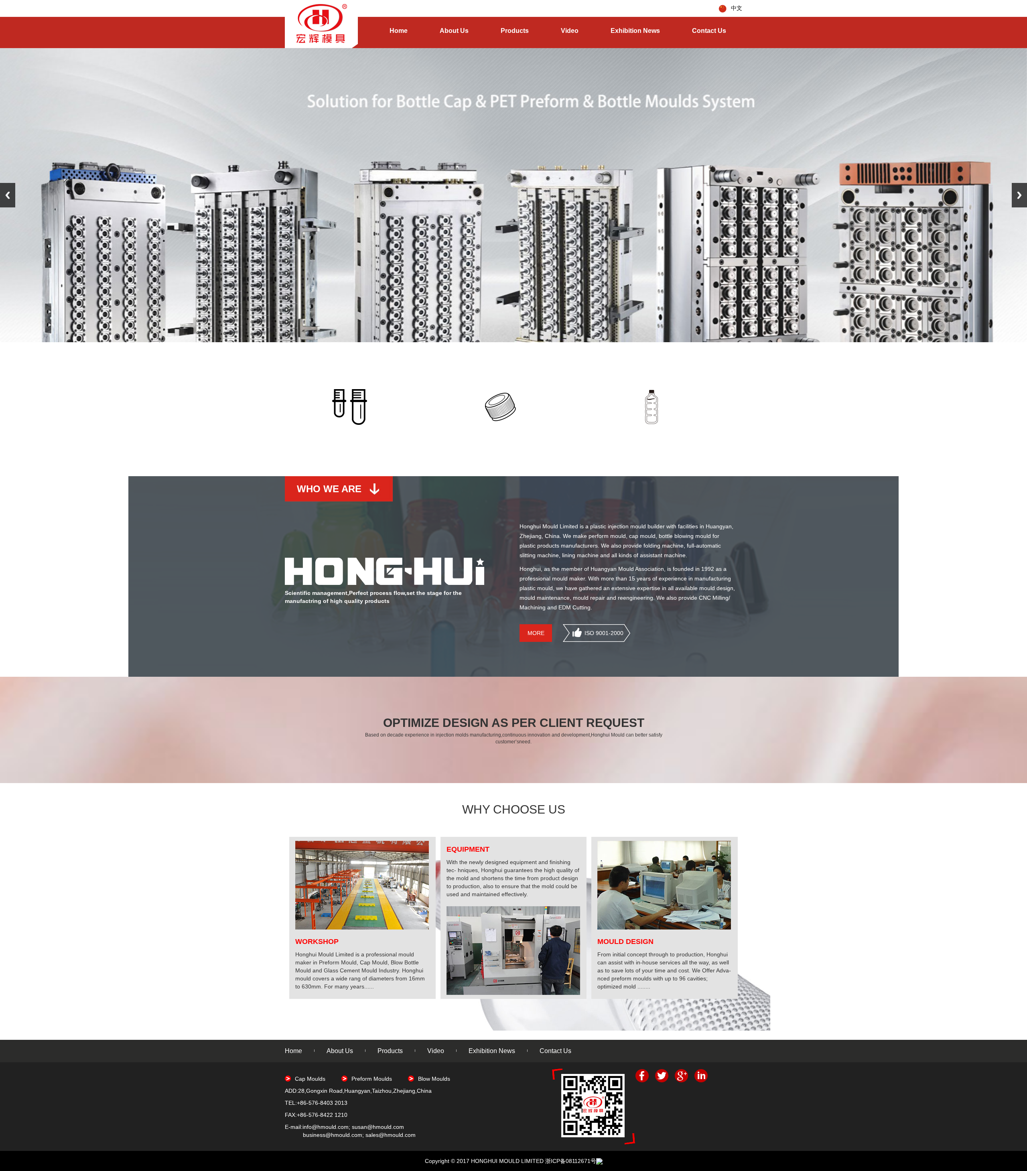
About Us (454, 30)
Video (569, 30)
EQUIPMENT (468, 849)
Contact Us (709, 30)
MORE (536, 633)
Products (515, 30)
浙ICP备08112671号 (570, 1161)
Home (399, 30)
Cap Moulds (310, 1079)
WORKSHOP (317, 942)
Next (1019, 195)
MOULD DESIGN (625, 942)
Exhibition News (635, 30)
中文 (736, 8)
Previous (7, 195)
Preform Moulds (371, 1079)
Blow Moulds (434, 1079)
